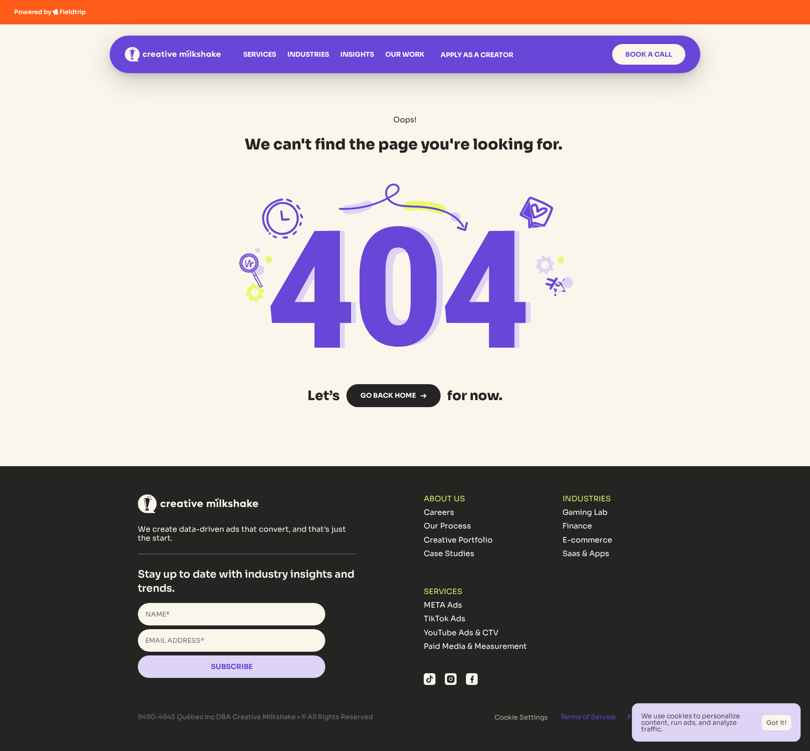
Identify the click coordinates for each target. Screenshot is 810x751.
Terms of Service (588, 717)
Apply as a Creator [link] (477, 55)
